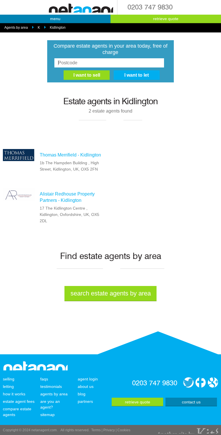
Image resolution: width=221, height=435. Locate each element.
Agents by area (16, 28)
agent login (88, 379)
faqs (44, 379)
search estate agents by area (111, 293)
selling (8, 379)
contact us (191, 402)
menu (55, 18)
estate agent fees (19, 401)
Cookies (123, 430)
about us (86, 386)
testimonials (51, 386)
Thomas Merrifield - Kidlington (70, 154)
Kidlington (58, 28)
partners (85, 401)
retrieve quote (165, 18)
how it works (14, 394)
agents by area (54, 394)
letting (8, 386)
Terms (96, 430)
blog (81, 394)
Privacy (109, 430)
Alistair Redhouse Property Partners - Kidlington (67, 197)
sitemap (47, 414)
